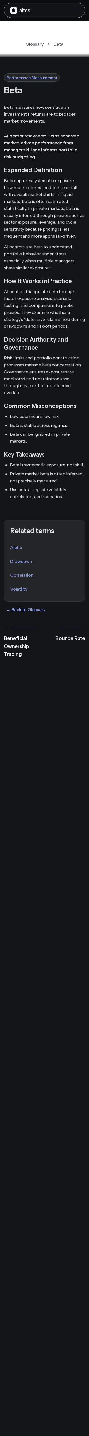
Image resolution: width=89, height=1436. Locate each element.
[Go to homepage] (20, 10)
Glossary (35, 44)
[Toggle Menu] (77, 10)
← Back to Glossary (25, 609)
